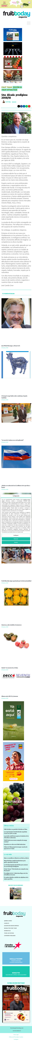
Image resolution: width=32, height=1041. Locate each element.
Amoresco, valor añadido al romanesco (11, 625)
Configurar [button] (16, 1039)
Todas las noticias (9, 933)
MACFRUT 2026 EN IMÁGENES (15, 885)
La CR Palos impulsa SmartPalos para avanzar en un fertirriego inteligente (16, 865)
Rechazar (16, 538)
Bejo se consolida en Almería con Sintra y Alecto (16, 858)
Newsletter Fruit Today (10, 928)
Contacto (6, 923)
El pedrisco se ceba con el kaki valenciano (14, 844)
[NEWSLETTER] (16, 969)
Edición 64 (17, 87)
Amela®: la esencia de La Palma (9, 668)
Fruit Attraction (9, 90)
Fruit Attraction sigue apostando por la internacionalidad (16, 581)
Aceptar (16, 542)
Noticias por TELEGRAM (16, 959)
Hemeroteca (7, 930)
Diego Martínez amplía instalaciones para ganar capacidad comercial (15, 861)
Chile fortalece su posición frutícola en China (15, 829)
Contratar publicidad (9, 935)
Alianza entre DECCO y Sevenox (9, 696)
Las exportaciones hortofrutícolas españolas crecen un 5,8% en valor (15, 832)
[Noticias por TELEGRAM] (16, 955)
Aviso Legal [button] (16, 1034)
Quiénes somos (8, 920)
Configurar (16, 535)
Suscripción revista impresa (11, 925)
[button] (4, 23)
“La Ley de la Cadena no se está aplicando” (12, 440)
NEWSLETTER (16, 973)
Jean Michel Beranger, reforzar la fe (10, 346)
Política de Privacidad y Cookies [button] (16, 1037)
